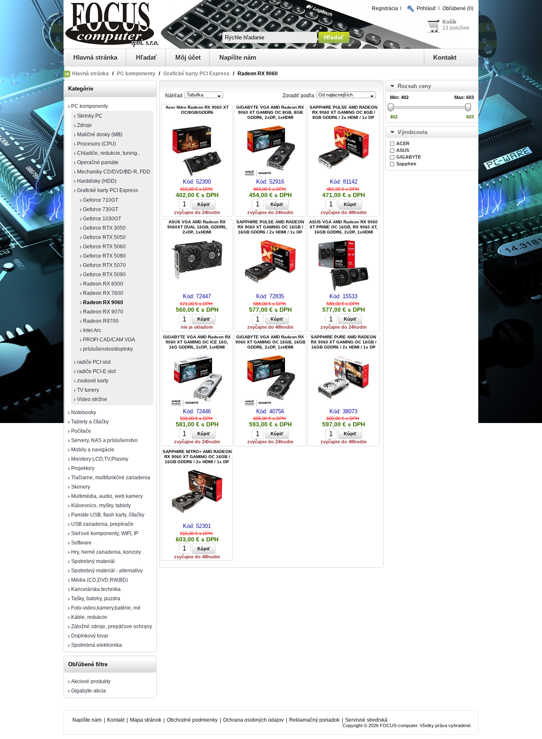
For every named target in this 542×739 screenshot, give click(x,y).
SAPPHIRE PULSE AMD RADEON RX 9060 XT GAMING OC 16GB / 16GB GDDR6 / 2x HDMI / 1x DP (270, 227)
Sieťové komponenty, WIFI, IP (104, 533)
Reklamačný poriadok (314, 720)
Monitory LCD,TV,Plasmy (99, 459)
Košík (449, 22)
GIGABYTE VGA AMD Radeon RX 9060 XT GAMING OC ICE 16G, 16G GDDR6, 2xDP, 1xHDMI (197, 342)
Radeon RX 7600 (103, 293)
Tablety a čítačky (90, 422)
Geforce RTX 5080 (104, 256)
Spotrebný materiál (93, 561)
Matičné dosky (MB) (99, 134)
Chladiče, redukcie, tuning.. (108, 153)
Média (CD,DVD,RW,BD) (99, 580)
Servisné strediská (366, 720)
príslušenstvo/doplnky (108, 349)
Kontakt (444, 57)
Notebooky (83, 412)
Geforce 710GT (100, 200)
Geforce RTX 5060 (104, 247)
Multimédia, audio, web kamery (107, 496)
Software (81, 543)
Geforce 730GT (100, 209)
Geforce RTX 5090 (104, 274)
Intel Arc (92, 330)
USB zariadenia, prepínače (102, 524)
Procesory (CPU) (96, 144)
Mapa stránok (145, 720)
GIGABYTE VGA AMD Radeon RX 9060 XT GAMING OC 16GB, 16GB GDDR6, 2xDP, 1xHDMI (270, 342)
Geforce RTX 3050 (104, 228)
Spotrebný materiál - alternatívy (107, 571)
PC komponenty (136, 74)
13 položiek (455, 28)
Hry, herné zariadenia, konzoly (106, 552)
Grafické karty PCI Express (196, 74)
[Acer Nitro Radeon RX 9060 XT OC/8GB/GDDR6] (196, 152)
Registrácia (385, 8)
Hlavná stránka (95, 57)
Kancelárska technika (96, 589)
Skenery (80, 487)
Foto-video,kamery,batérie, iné (106, 608)
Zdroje (84, 125)
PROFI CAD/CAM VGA (109, 340)
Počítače (81, 431)
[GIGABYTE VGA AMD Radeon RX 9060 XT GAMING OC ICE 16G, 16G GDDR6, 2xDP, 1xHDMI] (196, 381)
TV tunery (88, 390)
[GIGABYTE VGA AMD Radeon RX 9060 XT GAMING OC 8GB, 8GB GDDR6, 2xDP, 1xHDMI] (270, 152)
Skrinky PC (89, 116)
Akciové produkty (91, 681)
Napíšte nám (237, 57)
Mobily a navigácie (92, 450)
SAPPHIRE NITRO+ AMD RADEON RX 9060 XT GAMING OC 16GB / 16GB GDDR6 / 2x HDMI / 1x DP (197, 456)
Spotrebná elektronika (96, 645)
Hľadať (146, 57)
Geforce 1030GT (102, 219)
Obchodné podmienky (192, 720)
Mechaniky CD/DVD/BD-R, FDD (113, 172)
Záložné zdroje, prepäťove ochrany (111, 626)
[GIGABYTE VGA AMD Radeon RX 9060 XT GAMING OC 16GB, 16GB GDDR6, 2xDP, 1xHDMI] (270, 381)
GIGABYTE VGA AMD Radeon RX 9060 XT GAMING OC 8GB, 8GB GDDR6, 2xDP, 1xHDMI (270, 112)
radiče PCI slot (94, 362)
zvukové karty (92, 381)
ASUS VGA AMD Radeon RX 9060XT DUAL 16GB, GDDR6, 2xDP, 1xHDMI (197, 227)
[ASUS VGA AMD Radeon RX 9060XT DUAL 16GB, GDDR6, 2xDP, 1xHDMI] (196, 260)
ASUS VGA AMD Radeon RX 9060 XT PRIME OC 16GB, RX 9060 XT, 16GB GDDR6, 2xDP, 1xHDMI (343, 227)
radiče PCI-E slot (96, 371)
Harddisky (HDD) (96, 181)
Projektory (82, 468)
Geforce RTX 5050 (104, 237)
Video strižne (92, 399)
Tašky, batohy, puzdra (95, 599)
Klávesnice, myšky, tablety (101, 505)
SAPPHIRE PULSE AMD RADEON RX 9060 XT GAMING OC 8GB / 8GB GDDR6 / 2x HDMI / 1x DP (343, 112)
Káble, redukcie (89, 617)
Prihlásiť (426, 8)
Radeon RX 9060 (103, 302)
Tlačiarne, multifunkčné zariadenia (110, 478)
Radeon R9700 (101, 321)
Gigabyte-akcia (88, 691)
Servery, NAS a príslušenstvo (104, 440)
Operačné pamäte (98, 162)
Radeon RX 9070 (103, 312)
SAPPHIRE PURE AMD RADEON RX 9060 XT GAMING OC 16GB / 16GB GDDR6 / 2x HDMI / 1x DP (343, 342)
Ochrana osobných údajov (253, 720)
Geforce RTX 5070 (104, 265)
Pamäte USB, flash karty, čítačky (107, 515)
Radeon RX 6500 (103, 284)
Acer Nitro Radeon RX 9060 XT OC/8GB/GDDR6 (197, 110)
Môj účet (188, 57)
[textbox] (269, 37)
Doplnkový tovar (89, 636)
